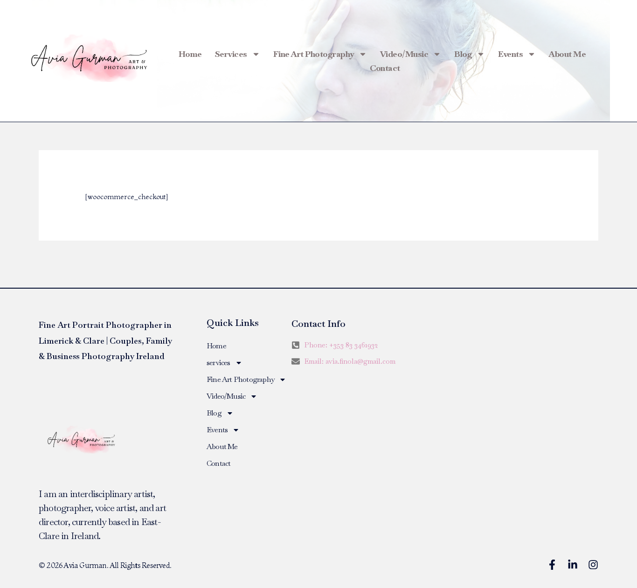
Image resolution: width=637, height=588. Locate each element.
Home (190, 53)
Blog (463, 53)
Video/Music (404, 53)
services (231, 53)
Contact (385, 67)
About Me (567, 53)
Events (510, 53)
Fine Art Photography (313, 53)
